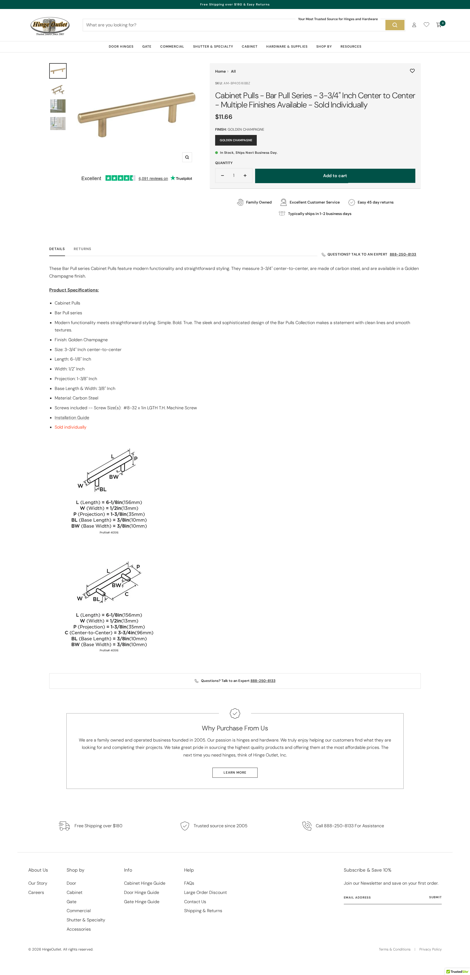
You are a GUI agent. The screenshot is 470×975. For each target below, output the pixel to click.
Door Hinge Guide (141, 892)
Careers (36, 892)
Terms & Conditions (394, 949)
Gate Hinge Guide (141, 902)
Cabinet (250, 46)
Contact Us (195, 902)
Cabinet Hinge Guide (144, 883)
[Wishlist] (426, 25)
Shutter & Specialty (213, 46)
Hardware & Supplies (287, 46)
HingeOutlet (51, 949)
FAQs (189, 883)
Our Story (37, 883)
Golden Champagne (236, 140)
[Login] (414, 25)
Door (71, 883)
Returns (82, 249)
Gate (146, 46)
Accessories (79, 929)
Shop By (324, 46)
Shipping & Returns (203, 911)
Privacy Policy (430, 949)
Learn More (235, 772)
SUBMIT (435, 897)
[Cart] (439, 25)
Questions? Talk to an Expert (371, 254)
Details (57, 249)
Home (220, 71)
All (233, 71)
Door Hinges (121, 46)
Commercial (172, 46)
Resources (351, 46)
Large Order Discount (205, 892)
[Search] (394, 25)
